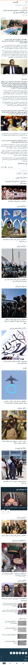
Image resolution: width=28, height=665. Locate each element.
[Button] (3, 18)
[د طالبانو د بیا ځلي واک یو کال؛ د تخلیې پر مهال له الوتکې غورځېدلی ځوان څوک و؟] (14, 385)
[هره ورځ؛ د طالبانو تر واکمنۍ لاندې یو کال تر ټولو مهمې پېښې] (14, 345)
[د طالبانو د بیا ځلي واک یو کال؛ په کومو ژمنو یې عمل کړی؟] (14, 223)
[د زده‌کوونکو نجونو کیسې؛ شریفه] (22, 642)
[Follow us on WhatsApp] (14, 653)
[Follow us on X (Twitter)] (23, 653)
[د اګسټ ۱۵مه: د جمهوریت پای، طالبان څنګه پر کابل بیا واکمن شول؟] (14, 425)
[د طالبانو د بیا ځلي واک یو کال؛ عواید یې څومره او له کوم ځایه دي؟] (14, 263)
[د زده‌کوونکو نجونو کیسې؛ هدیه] (22, 636)
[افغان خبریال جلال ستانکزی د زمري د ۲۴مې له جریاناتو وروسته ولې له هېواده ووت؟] (22, 612)
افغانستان (25, 8)
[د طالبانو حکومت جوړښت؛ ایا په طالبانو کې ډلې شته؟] (14, 465)
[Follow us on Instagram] (17, 653)
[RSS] (11, 653)
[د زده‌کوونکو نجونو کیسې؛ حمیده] (22, 629)
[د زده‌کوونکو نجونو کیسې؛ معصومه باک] (22, 623)
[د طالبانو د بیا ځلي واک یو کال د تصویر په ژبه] (14, 527)
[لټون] (23, 663)
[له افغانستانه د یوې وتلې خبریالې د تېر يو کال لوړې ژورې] (14, 590)
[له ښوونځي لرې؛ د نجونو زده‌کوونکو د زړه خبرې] (14, 499)
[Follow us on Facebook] (26, 653)
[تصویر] (17, 663)
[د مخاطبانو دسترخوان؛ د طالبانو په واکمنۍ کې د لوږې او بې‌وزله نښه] (14, 557)
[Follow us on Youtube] (20, 653)
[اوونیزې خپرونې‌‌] (10, 663)
